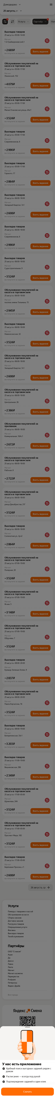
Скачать (27, 1091)
